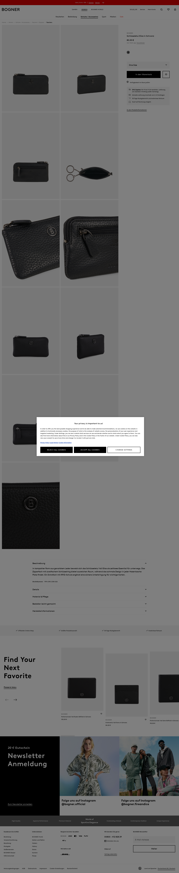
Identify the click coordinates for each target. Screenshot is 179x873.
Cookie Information (65, 442)
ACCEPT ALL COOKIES (90, 450)
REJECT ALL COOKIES (56, 450)
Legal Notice (54, 442)
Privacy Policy (44, 442)
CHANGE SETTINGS (124, 450)
